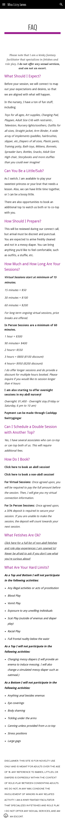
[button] (4, 4)
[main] (32, 28)
